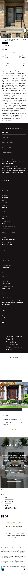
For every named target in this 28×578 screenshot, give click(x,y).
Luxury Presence (18, 526)
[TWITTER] (15, 522)
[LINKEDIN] (12, 522)
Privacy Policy (20, 533)
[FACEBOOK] (8, 522)
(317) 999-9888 (8, 503)
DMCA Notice (7, 535)
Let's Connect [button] (14, 479)
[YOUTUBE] (19, 522)
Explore (14, 429)
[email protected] (9, 40)
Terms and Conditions (18, 535)
